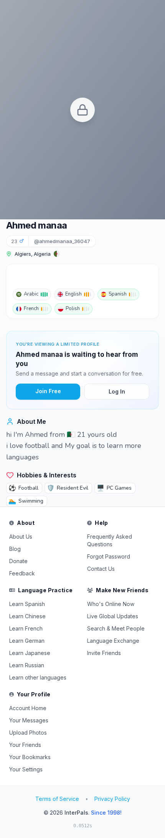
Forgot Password (108, 556)
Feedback (22, 573)
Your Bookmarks (30, 757)
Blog (15, 549)
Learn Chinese (27, 616)
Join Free (48, 391)
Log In (117, 391)
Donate (18, 561)
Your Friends (25, 745)
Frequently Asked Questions (109, 540)
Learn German (27, 640)
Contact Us (101, 568)
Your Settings (26, 769)
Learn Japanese (29, 653)
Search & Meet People (116, 628)
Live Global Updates (112, 616)
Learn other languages (37, 677)
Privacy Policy (112, 799)
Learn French (26, 628)
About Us (20, 536)
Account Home (27, 708)
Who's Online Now (110, 604)
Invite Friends (104, 653)
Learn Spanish (27, 604)
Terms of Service (57, 799)
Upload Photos (28, 732)
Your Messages (28, 720)
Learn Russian (26, 665)
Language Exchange (113, 640)
